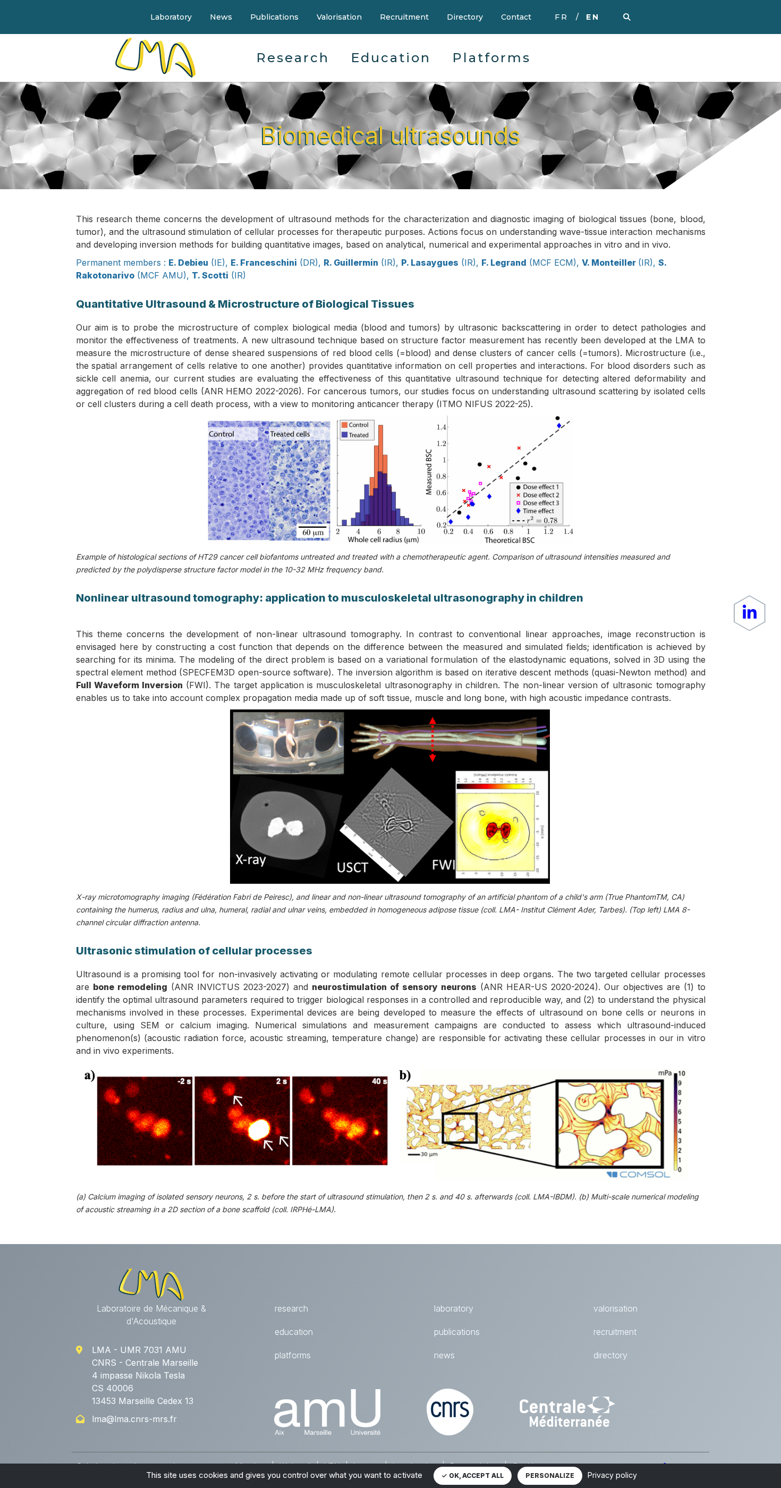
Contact (516, 17)
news (444, 1355)
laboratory (453, 1308)
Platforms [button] (491, 57)
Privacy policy (612, 1474)
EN (593, 17)
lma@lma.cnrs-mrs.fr (134, 1419)
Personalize (549, 1475)
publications (457, 1331)
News (221, 17)
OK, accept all (475, 1475)
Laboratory (171, 17)
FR (561, 17)
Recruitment (404, 17)
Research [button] (292, 57)
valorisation (615, 1308)
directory (610, 1355)
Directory (465, 17)
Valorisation (339, 17)
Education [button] (391, 57)
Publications (274, 17)
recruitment (614, 1331)
